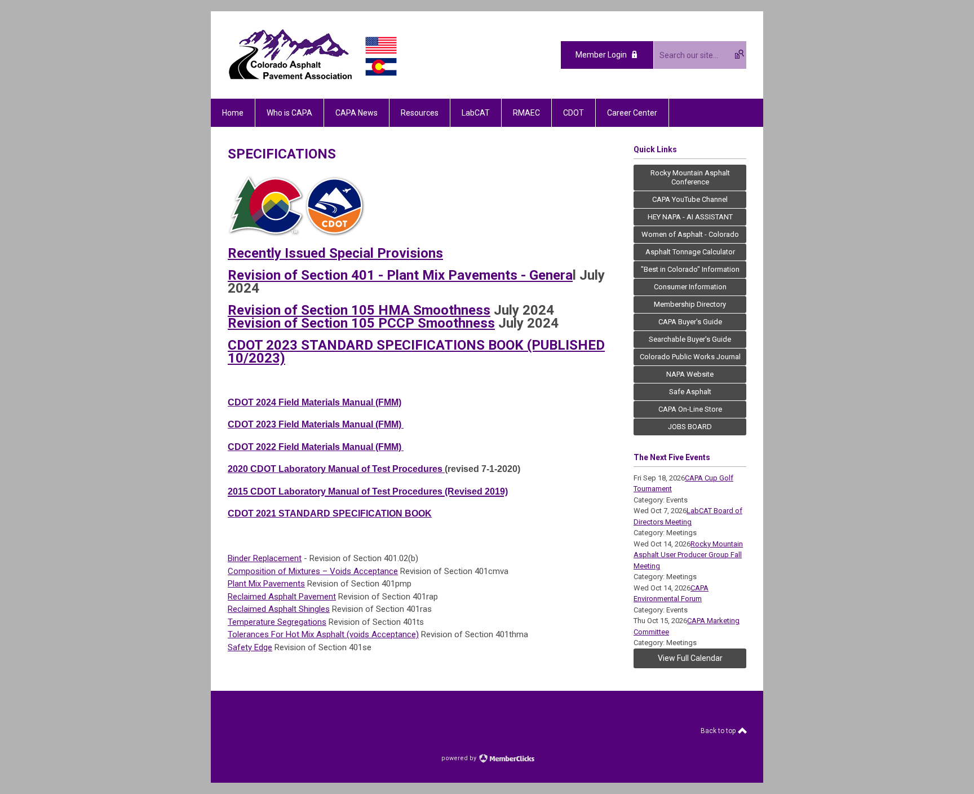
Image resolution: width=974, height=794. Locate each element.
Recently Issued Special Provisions (335, 253)
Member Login (601, 54)
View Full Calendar (690, 658)
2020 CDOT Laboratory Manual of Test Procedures (336, 469)
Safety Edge (250, 647)
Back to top (719, 731)
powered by (459, 758)
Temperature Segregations (277, 622)
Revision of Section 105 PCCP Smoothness (361, 323)
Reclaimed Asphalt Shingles (279, 609)
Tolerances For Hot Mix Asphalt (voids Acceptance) (323, 634)
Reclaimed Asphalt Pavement (282, 597)
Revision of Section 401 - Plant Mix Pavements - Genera (400, 275)
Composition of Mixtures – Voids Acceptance (313, 571)
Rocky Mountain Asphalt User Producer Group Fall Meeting (688, 555)
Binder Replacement (265, 558)
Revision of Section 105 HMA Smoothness (359, 310)
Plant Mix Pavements (266, 584)
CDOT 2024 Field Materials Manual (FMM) (314, 402)
